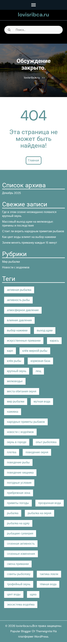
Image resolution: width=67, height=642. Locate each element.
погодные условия (19, 483)
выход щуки (45, 330)
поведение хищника (20, 472)
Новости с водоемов (15, 267)
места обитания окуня (21, 391)
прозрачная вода (49, 503)
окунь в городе (16, 442)
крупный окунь (16, 371)
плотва (11, 452)
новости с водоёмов (20, 432)
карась (54, 340)
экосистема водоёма (20, 604)
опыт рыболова (46, 442)
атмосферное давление (23, 310)
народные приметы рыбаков (26, 422)
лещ (38, 371)
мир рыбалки (15, 401)
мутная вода (42, 401)
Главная (33, 160)
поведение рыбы (18, 462)
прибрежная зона (18, 493)
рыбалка (12, 513)
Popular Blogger (20, 631)
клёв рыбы (14, 361)
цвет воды (14, 594)
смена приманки (18, 564)
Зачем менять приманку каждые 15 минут (29, 243)
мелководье (15, 381)
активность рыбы (18, 300)
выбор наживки (17, 330)
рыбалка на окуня (39, 513)
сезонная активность (21, 543)
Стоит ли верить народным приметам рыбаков (33, 231)
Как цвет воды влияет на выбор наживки (29, 237)
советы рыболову (18, 574)
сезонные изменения (21, 554)
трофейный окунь (18, 584)
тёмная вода (48, 584)
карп (10, 351)
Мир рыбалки (11, 262)
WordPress (41, 636)
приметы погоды (18, 503)
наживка (12, 412)
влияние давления (19, 320)
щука (33, 594)
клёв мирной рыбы (34, 351)
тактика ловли (49, 574)
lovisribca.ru (33, 14)
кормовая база (40, 361)
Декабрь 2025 (11, 193)
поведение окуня (37, 452)
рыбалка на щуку (18, 523)
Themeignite (44, 631)
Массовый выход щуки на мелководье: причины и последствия (27, 223)
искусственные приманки (24, 340)
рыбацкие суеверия (20, 533)
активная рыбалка (19, 290)
